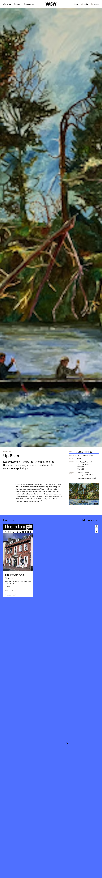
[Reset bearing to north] (96, 531)
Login (86, 4)
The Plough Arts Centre (84, 455)
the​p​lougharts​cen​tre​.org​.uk (86, 478)
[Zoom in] (96, 526)
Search (96, 4)
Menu (76, 4)
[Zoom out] (96, 528)
